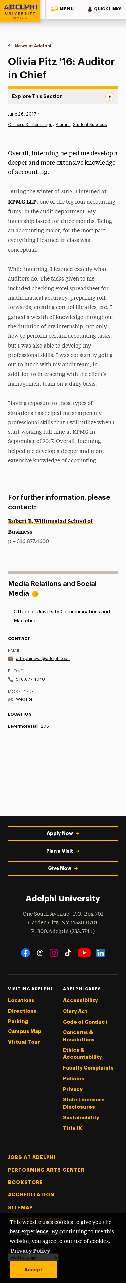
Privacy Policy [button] (30, 1250)
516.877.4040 (30, 679)
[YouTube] (84, 952)
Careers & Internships (30, 124)
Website (24, 699)
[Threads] (40, 953)
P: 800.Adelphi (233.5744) (63, 931)
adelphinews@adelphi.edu (43, 658)
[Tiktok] (68, 953)
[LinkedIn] (100, 953)
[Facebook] (25, 952)
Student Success (90, 124)
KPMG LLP (22, 201)
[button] (62, 9)
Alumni (63, 124)
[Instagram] (54, 953)
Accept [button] (33, 1269)
